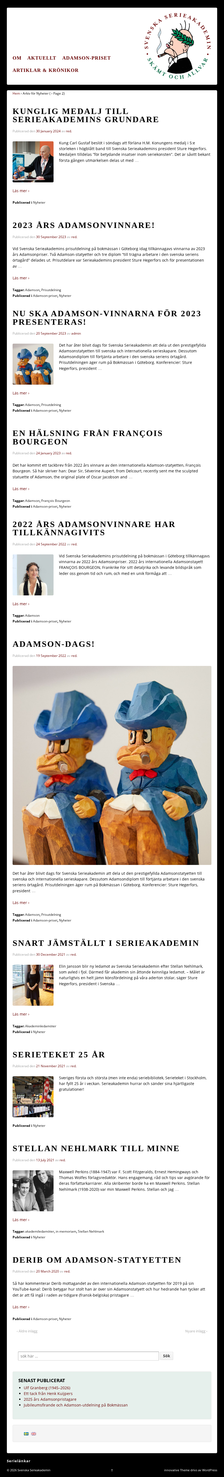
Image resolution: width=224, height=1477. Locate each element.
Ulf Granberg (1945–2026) (47, 1387)
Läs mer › (21, 190)
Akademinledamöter (40, 1026)
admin (76, 333)
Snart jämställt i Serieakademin (106, 943)
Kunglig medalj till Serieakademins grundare (86, 115)
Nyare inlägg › (196, 1331)
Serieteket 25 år (59, 1054)
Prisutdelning (51, 290)
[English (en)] (33, 1433)
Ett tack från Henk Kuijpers (48, 1393)
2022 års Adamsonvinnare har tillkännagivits (94, 528)
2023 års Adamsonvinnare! (84, 225)
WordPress (209, 1470)
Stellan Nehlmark (91, 1231)
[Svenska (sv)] (26, 1433)
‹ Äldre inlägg (27, 1331)
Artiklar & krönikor (46, 70)
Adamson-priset (86, 58)
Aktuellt (41, 58)
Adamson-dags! (54, 644)
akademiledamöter (39, 1231)
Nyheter (39, 202)
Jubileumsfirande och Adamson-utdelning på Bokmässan (76, 1405)
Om (17, 58)
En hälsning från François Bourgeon (88, 437)
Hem (16, 93)
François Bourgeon (55, 500)
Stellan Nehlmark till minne (96, 1148)
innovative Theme (177, 1470)
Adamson (32, 290)
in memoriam (66, 1231)
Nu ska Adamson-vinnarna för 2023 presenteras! (107, 318)
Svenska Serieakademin (34, 1470)
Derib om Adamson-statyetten (97, 1260)
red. (69, 131)
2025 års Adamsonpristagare (50, 1399)
